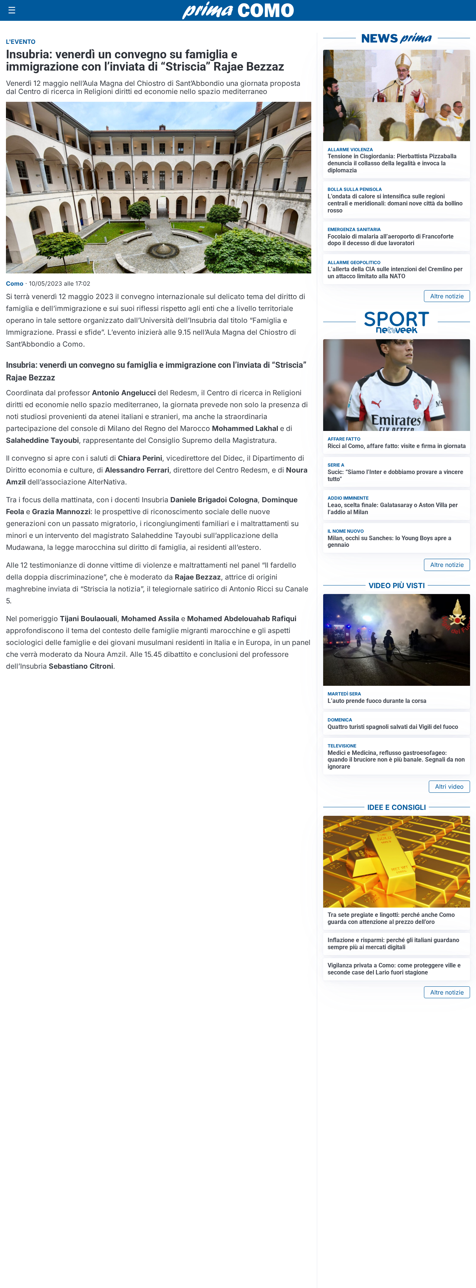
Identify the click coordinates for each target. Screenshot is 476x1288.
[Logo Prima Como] (238, 10)
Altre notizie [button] (447, 296)
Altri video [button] (449, 786)
